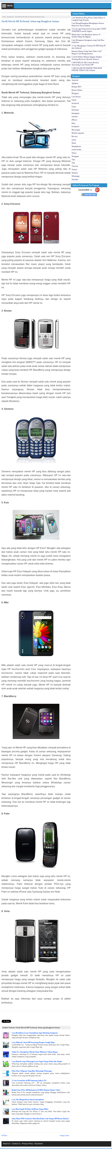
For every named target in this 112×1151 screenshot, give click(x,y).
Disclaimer (38, 1144)
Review (75, 136)
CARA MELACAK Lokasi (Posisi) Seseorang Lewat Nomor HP (85, 63)
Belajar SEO (76, 87)
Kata (73, 123)
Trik (73, 163)
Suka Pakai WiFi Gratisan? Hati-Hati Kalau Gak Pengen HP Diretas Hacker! (40, 1119)
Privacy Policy (27, 1144)
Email (74, 100)
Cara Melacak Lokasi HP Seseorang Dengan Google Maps (33, 1042)
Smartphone (10, 17)
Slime (74, 143)
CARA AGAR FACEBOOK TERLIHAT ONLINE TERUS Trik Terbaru (87, 69)
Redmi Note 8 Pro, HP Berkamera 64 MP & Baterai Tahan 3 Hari (36, 1090)
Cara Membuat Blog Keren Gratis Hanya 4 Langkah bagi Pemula (88, 19)
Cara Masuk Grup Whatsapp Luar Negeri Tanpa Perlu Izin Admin (37, 1061)
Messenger (76, 130)
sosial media (76, 149)
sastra (74, 140)
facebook (75, 103)
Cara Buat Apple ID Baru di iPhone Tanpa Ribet (30, 1109)
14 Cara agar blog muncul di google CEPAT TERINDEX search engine (89, 30)
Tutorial (75, 166)
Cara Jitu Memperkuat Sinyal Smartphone (28, 1100)
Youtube (75, 179)
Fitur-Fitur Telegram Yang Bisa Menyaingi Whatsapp (32, 1071)
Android (75, 80)
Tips (73, 159)
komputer (75, 126)
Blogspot (75, 93)
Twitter (74, 169)
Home (4, 17)
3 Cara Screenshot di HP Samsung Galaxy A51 (29, 1080)
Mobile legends (78, 133)
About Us (6, 1144)
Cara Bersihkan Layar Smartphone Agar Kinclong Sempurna (35, 1033)
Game (74, 107)
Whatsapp (75, 176)
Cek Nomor (76, 97)
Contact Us (16, 1144)
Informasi (75, 110)
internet (75, 116)
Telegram (75, 156)
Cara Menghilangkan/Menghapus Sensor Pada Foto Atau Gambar (88, 24)
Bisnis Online (77, 90)
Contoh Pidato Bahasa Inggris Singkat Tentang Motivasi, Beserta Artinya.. (87, 58)
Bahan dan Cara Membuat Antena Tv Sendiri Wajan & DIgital (86, 35)
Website (75, 173)
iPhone (74, 120)
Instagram (75, 113)
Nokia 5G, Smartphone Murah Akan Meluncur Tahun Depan (35, 1052)
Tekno (74, 153)
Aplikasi (75, 83)
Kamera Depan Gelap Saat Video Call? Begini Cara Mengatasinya (87, 52)
